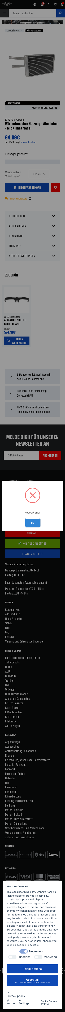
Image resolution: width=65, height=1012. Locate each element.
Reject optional (32, 968)
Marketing (50, 957)
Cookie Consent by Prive (49, 1002)
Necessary (36, 951)
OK (32, 522)
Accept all (32, 981)
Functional (24, 957)
